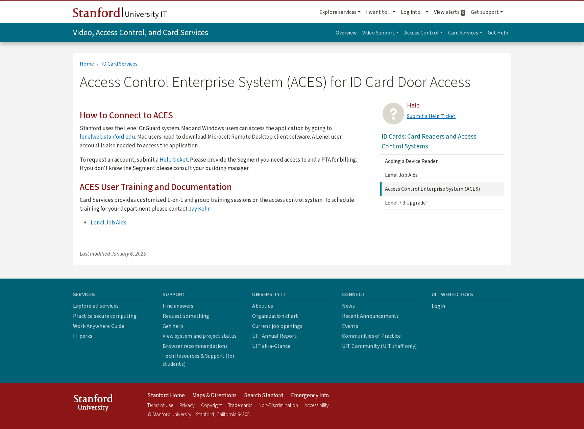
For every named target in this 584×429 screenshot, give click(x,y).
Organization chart (275, 316)
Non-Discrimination (278, 405)
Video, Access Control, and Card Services (140, 33)
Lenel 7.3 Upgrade (405, 203)
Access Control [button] (421, 33)
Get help (173, 326)
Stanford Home (166, 395)
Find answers (178, 306)
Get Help (498, 33)
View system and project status (200, 336)
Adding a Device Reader (411, 161)
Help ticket (174, 160)
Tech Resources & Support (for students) (199, 360)
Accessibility (317, 405)
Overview (346, 33)
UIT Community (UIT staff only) (379, 346)
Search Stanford (264, 395)
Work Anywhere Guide (98, 326)
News (348, 306)
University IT (145, 14)
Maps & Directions (214, 395)
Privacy (187, 405)
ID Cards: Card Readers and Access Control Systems (429, 141)
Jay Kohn (200, 209)
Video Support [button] (378, 33)
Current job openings (277, 326)
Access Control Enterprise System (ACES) (432, 189)
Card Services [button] (463, 33)
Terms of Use (160, 405)
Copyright (211, 405)
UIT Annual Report (274, 336)
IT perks (83, 336)
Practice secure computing (105, 316)
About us (262, 306)
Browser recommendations (195, 346)
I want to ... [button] (378, 12)
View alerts (451, 12)
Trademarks (240, 405)
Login (438, 306)
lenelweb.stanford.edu (107, 137)
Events (350, 326)
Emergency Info (310, 395)
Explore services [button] (338, 12)
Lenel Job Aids (108, 222)
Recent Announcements (370, 316)
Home (87, 64)
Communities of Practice (371, 336)
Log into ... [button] (412, 12)
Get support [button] (485, 12)
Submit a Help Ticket (431, 116)
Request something (186, 316)
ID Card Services (119, 64)
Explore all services (96, 306)
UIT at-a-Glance (271, 346)
